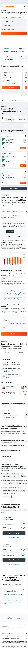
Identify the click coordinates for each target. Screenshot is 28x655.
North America (21, 617)
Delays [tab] (15, 211)
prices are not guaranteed (7, 629)
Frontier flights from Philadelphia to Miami (13, 600)
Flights (9, 617)
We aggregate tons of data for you (10, 636)
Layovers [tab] (21, 211)
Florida (15, 618)
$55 (2, 12)
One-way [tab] (12, 125)
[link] (14, 334)
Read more (4, 397)
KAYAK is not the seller (7, 633)
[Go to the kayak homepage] (9, 6)
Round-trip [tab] (4, 125)
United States (9, 618)
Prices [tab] (3, 211)
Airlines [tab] (9, 211)
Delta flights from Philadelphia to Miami (12, 598)
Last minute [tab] (19, 125)
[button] (2, 6)
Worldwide (15, 617)
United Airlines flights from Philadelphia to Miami (13, 595)
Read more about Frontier (12, 374)
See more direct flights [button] (14, 537)
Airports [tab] (21, 352)
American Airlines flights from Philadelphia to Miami (14, 602)
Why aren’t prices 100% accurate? (10, 638)
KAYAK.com (4, 617)
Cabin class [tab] (18, 584)
